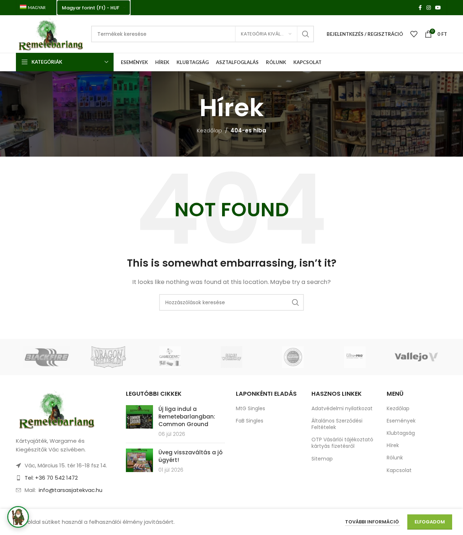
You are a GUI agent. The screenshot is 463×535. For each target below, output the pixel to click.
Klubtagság (401, 433)
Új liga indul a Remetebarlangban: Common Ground (186, 416)
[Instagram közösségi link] (428, 8)
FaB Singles (249, 420)
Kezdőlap (209, 130)
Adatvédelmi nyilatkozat (342, 408)
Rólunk (395, 457)
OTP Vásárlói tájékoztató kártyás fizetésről (342, 443)
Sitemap (322, 458)
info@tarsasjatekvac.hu (70, 490)
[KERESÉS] (305, 34)
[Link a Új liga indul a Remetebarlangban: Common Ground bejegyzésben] (139, 417)
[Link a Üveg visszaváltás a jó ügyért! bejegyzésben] (139, 460)
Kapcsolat (399, 470)
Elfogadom (430, 521)
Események (401, 420)
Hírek (393, 445)
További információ (372, 521)
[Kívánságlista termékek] (414, 34)
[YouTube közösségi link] (438, 8)
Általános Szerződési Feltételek (336, 424)
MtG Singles (250, 408)
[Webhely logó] (50, 33)
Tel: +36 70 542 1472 (51, 477)
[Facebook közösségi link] (420, 8)
